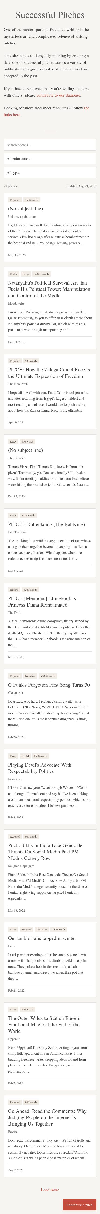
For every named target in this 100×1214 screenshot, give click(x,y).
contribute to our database (58, 95)
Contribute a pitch (80, 1204)
